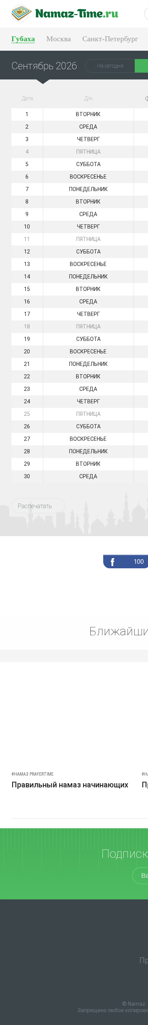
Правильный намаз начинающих (69, 784)
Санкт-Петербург (110, 38)
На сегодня (110, 66)
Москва (58, 38)
